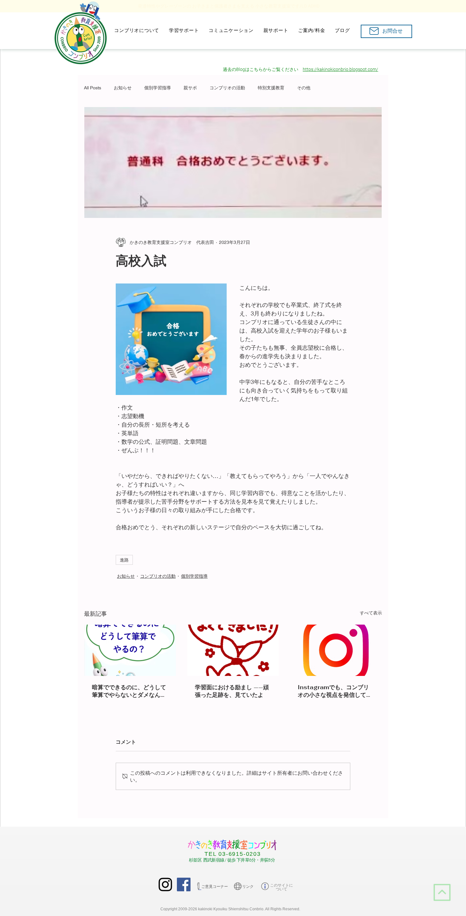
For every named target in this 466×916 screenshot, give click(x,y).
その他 (303, 87)
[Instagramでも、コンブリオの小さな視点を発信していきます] (336, 650)
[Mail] (374, 31)
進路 (124, 560)
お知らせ (123, 87)
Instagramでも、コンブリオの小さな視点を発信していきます (335, 691)
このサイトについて (281, 887)
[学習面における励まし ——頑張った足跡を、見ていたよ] (233, 650)
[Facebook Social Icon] (184, 884)
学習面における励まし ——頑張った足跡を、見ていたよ (232, 691)
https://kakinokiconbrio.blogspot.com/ (340, 69)
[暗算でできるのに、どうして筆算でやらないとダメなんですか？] (130, 650)
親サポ (190, 87)
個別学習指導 (157, 87)
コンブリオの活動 (227, 87)
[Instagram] (165, 884)
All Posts (92, 87)
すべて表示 (371, 612)
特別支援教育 (271, 87)
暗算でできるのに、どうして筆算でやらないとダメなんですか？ (129, 691)
